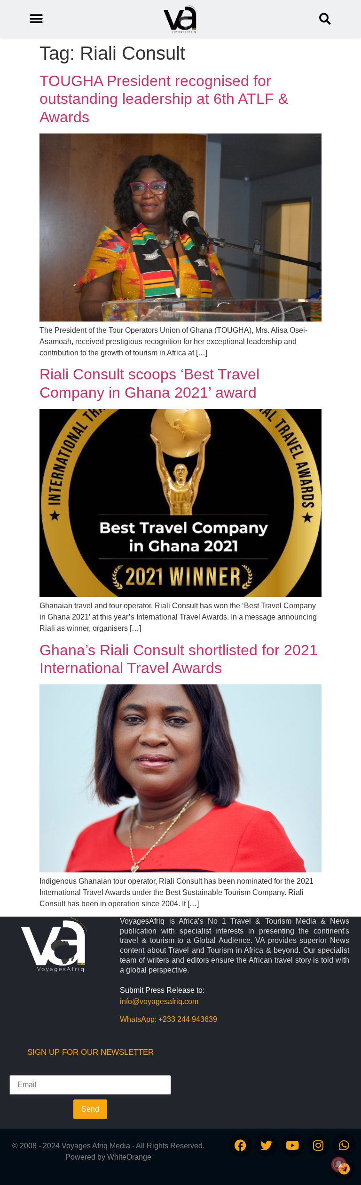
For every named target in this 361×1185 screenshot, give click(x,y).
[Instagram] (318, 1145)
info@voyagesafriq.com (159, 1001)
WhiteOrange (129, 1157)
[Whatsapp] (344, 1145)
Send (90, 1109)
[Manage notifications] (338, 1164)
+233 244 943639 (187, 1019)
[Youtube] (292, 1145)
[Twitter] (266, 1145)
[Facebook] (240, 1145)
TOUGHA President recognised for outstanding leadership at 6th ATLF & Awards (163, 99)
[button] (325, 19)
